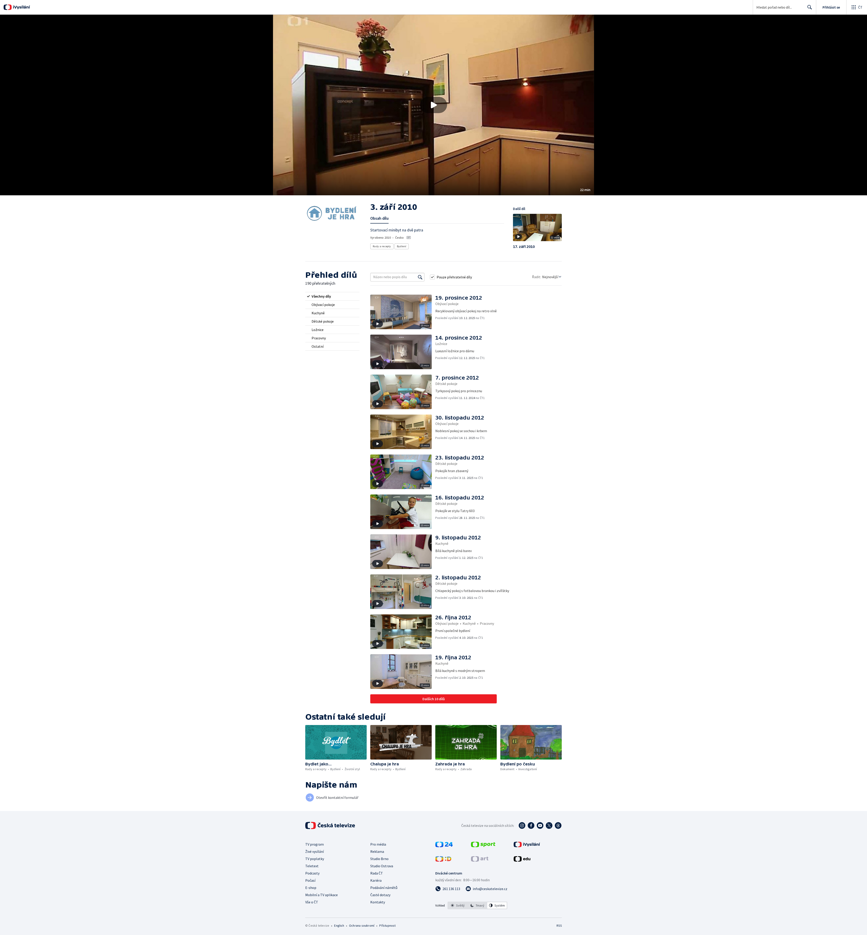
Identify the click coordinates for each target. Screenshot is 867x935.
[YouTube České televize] (540, 825)
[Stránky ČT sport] (483, 846)
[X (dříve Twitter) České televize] (549, 825)
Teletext (312, 866)
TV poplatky (314, 858)
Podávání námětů (383, 887)
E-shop (310, 887)
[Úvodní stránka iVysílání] (21, 7)
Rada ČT (376, 873)
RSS (559, 925)
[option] (457, 905)
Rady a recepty (382, 246)
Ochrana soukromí (361, 925)
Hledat (809, 7)
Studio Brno (379, 858)
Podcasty (312, 873)
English (339, 925)
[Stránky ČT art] (479, 860)
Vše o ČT (311, 902)
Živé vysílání (314, 851)
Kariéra (376, 880)
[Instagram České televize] (522, 825)
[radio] (332, 296)
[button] (433, 105)
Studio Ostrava (381, 866)
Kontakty (377, 902)
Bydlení (401, 246)
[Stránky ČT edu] (522, 860)
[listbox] (477, 905)
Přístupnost (387, 925)
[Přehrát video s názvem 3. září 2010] (433, 105)
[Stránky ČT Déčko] (443, 860)
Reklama (377, 851)
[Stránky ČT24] (444, 846)
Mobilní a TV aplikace (321, 895)
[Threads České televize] (558, 825)
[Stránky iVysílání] (527, 846)
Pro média (378, 844)
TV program (314, 844)
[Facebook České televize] (531, 825)
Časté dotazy (380, 895)
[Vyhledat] (420, 277)
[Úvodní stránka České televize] (330, 825)
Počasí (310, 880)
